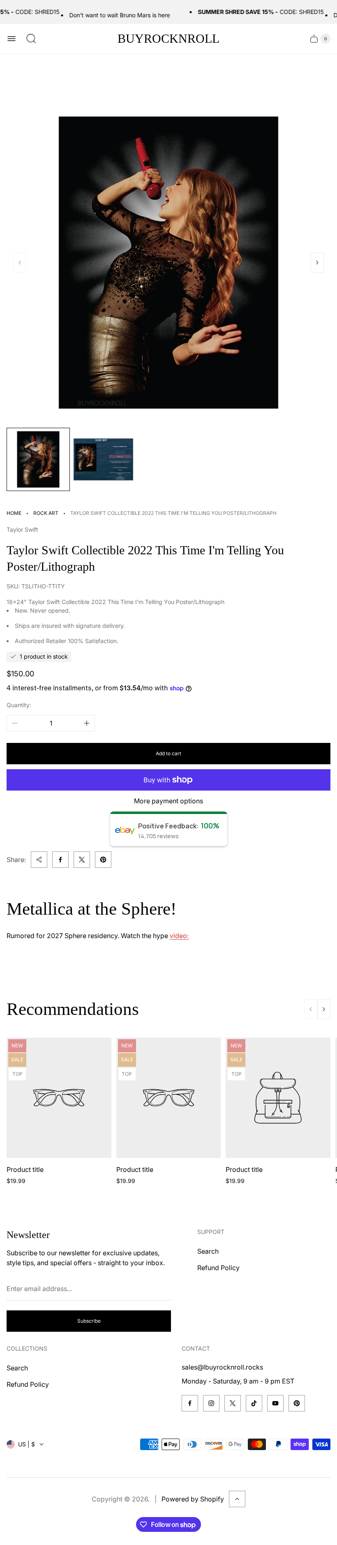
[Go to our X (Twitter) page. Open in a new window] (232, 1403)
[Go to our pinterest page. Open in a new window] (297, 1403)
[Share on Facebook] (60, 859)
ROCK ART (45, 513)
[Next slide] (317, 262)
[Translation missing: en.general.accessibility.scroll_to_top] (237, 1499)
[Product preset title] (59, 1098)
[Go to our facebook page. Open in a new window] (190, 1403)
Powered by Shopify (193, 1499)
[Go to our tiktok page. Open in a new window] (254, 1403)
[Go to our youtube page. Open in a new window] (275, 1403)
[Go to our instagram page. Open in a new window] (211, 1403)
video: (179, 936)
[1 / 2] (38, 459)
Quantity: (19, 704)
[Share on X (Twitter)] (82, 859)
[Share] (39, 859)
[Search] (31, 39)
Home (14, 513)
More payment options (168, 801)
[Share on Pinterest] (103, 859)
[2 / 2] (103, 459)
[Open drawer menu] (11, 39)
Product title (25, 1169)
